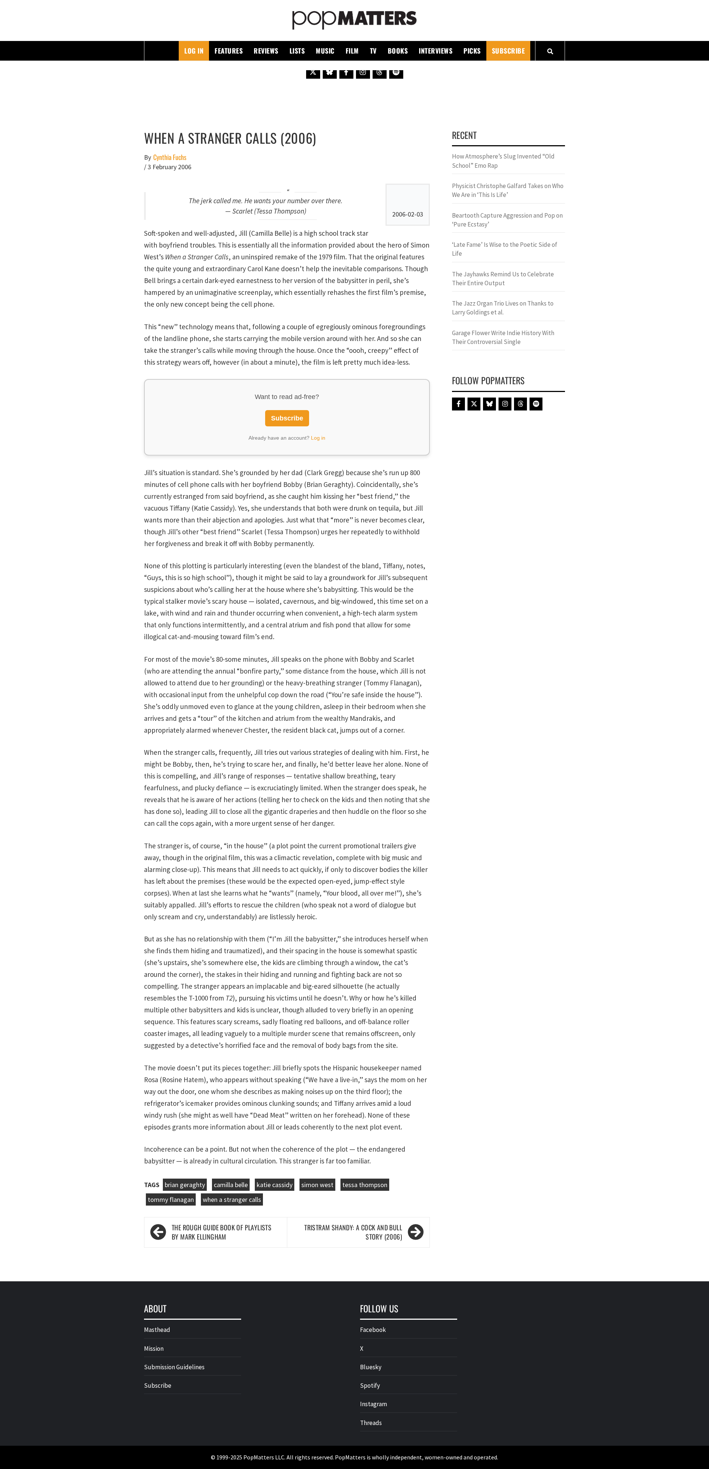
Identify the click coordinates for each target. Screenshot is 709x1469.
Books (398, 50)
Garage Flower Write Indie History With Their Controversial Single (503, 337)
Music (325, 50)
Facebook (373, 1330)
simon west (317, 1184)
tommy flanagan (171, 1199)
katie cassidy (274, 1184)
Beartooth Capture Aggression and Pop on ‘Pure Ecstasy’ (507, 219)
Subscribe (508, 50)
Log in (318, 438)
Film (352, 50)
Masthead (157, 1330)
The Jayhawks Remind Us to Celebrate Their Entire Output (503, 278)
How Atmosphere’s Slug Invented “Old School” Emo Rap (503, 160)
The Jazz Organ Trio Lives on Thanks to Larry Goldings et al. (503, 307)
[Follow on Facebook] (346, 72)
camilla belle (231, 1184)
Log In (193, 50)
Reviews (266, 50)
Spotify (370, 1385)
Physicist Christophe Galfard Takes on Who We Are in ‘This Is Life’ (508, 190)
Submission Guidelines (174, 1367)
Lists (297, 50)
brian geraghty (185, 1184)
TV (373, 50)
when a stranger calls (232, 1199)
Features (229, 50)
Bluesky (370, 1367)
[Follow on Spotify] (396, 72)
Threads (371, 1423)
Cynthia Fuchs (169, 157)
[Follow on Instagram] (363, 72)
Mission (154, 1348)
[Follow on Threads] (380, 72)
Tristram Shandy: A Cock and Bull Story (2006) (353, 1232)
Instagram (373, 1404)
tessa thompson (364, 1184)
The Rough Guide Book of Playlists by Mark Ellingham (221, 1232)
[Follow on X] (313, 72)
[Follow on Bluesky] (330, 72)
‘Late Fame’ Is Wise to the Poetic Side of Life (504, 249)
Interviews (435, 50)
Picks (472, 50)
